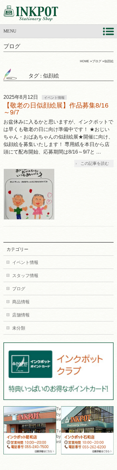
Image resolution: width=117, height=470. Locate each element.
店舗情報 (21, 314)
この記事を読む (94, 163)
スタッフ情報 (25, 275)
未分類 (18, 328)
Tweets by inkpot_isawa (58, 436)
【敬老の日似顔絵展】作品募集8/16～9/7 (56, 109)
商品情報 (21, 301)
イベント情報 (54, 97)
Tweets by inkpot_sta (58, 414)
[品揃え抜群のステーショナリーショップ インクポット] (30, 14)
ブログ (18, 288)
